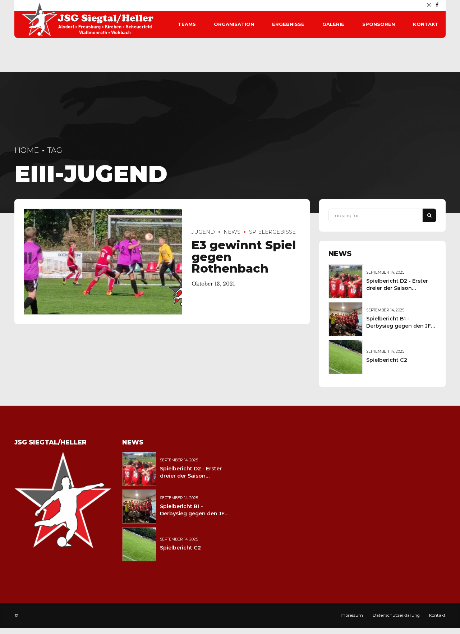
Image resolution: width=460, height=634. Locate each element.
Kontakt (425, 24)
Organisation (234, 24)
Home (26, 150)
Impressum (351, 615)
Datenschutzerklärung (396, 615)
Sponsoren (378, 24)
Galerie (333, 24)
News (232, 232)
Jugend (203, 232)
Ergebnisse (288, 24)
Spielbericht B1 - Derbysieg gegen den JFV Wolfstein (400, 325)
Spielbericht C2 (386, 360)
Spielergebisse (272, 232)
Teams (187, 24)
